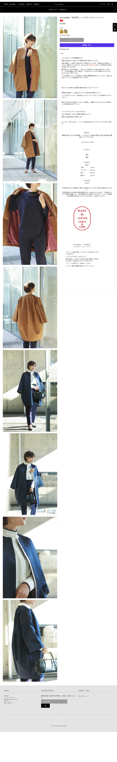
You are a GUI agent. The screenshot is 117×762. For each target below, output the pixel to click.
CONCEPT (21, 4)
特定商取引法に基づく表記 (10, 699)
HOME (6, 4)
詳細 (62, 53)
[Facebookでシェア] (115, 25)
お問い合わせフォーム (83, 696)
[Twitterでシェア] (115, 29)
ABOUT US (29, 4)
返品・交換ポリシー (9, 703)
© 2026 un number (54, 725)
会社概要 (6, 696)
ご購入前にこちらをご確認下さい (58, 9)
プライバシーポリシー (9, 697)
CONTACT (36, 4)
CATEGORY (12, 4)
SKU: (61, 35)
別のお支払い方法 (64, 49)
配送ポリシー (7, 701)
